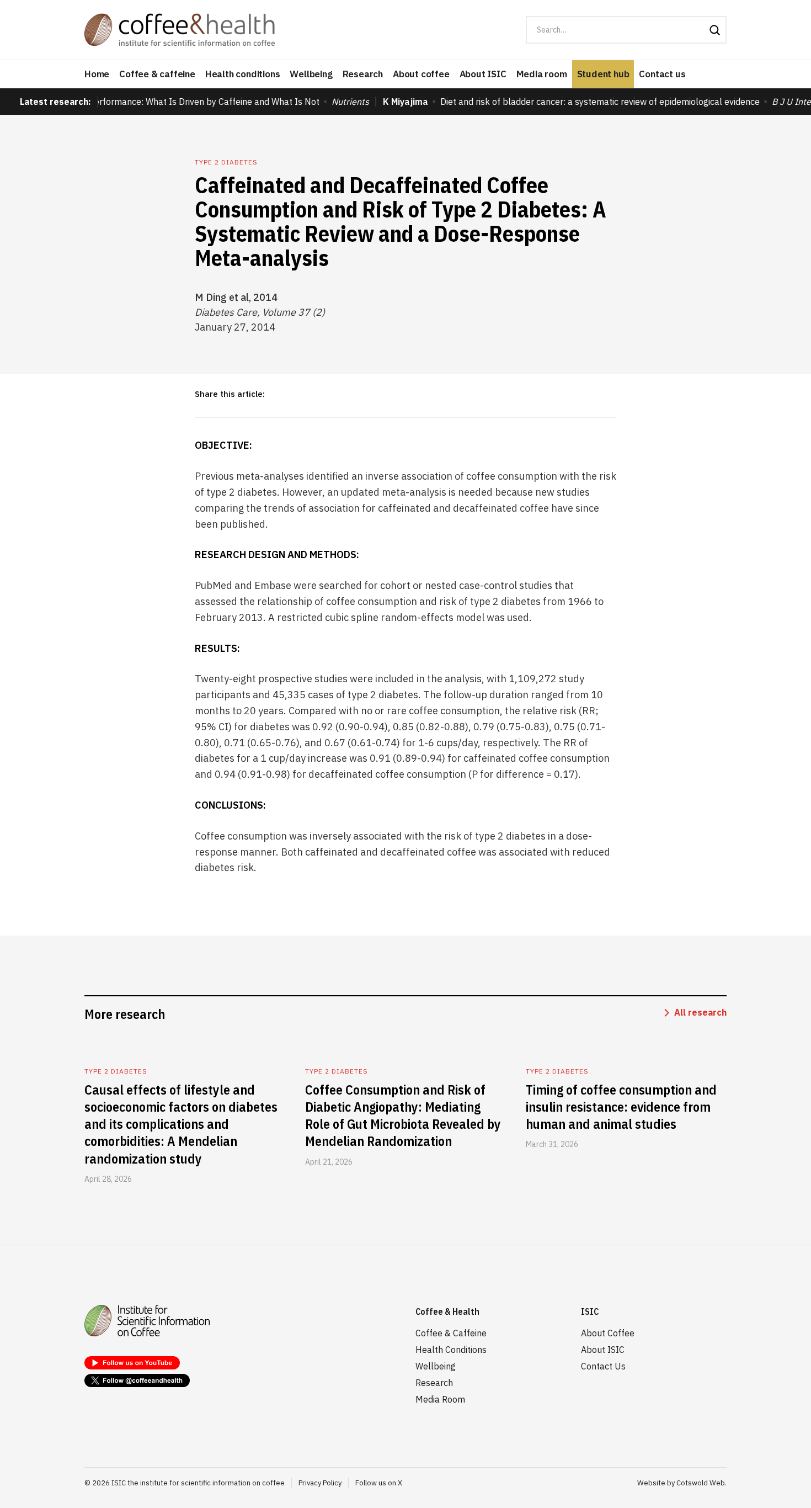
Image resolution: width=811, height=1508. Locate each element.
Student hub (603, 74)
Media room (541, 74)
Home (96, 74)
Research (363, 74)
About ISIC (483, 74)
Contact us (662, 74)
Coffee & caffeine (157, 74)
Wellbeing (311, 74)
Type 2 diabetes (226, 162)
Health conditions (242, 74)
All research (700, 1012)
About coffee (421, 74)
